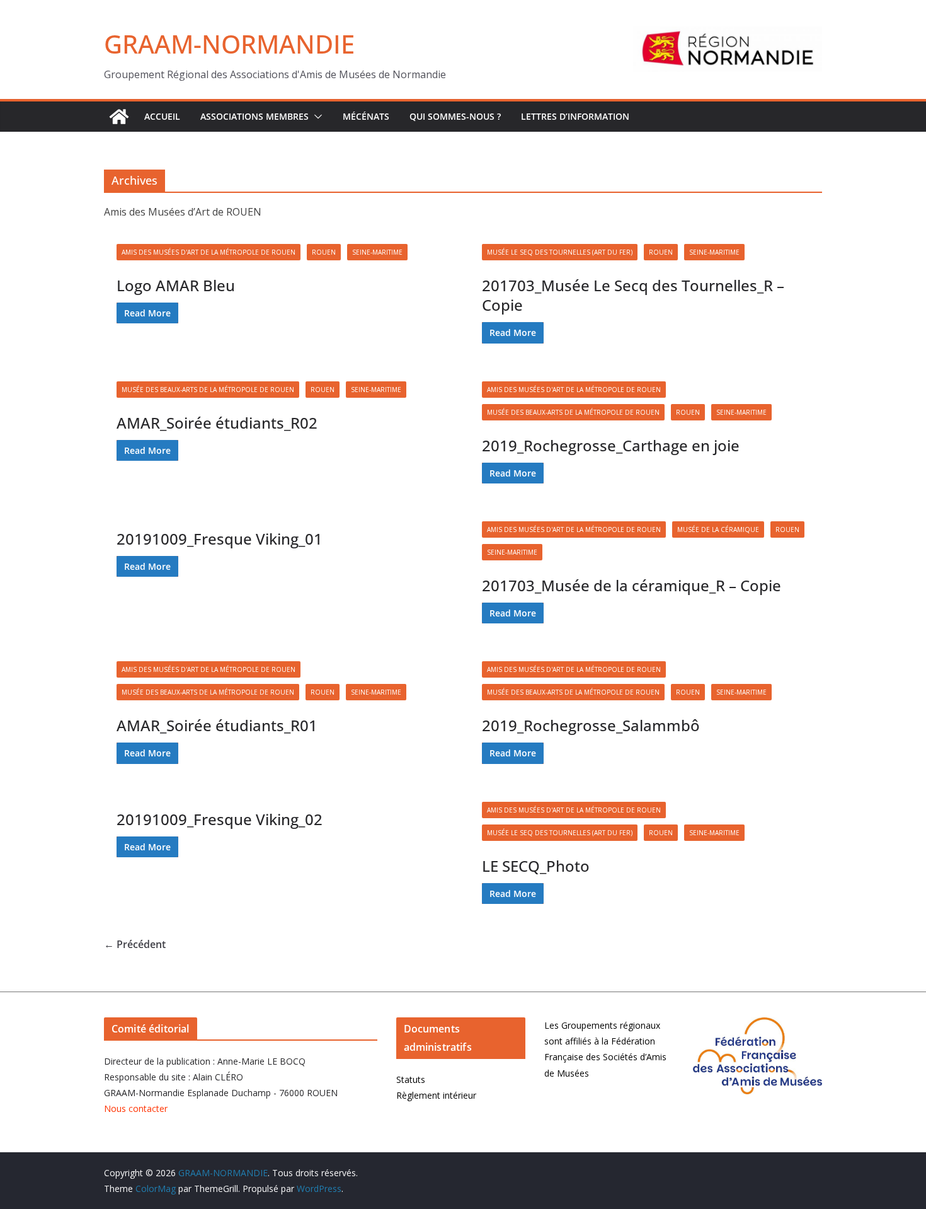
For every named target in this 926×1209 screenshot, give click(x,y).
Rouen (324, 252)
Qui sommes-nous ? (455, 116)
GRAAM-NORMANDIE (229, 43)
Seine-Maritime (377, 252)
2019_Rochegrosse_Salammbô (591, 725)
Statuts (410, 1079)
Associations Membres (254, 116)
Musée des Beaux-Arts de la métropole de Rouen (208, 389)
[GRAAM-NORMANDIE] (119, 116)
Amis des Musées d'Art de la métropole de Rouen (208, 252)
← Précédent (135, 944)
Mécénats (366, 116)
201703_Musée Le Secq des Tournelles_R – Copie (633, 295)
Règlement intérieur (436, 1095)
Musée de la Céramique (718, 529)
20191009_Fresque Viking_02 (220, 819)
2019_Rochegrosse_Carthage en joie (611, 445)
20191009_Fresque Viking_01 (220, 538)
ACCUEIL (162, 116)
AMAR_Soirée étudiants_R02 (217, 422)
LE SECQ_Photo (536, 865)
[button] (316, 116)
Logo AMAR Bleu (176, 285)
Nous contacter (136, 1108)
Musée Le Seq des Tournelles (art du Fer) (559, 252)
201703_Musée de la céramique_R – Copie (631, 585)
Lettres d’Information (575, 116)
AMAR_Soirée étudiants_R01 (217, 725)
